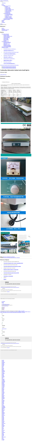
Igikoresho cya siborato (8, 17)
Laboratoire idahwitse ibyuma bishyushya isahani (12, 266)
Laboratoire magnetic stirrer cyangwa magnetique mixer (13, 263)
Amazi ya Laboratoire (8, 10)
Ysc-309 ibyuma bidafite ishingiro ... (10, 53)
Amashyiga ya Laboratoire (8, 276)
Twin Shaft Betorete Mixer (8, 14)
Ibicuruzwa (3, 5)
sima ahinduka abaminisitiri (7, 42)
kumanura (6, 6)
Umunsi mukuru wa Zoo (5, 312)
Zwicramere (23, 312)
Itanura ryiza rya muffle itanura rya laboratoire (9, 256)
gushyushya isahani (7, 8)
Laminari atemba (6, 38)
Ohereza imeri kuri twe (3, 74)
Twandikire (3, 22)
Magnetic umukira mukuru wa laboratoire (11, 269)
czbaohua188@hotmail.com (5, 304)
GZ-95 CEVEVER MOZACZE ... (9, 63)
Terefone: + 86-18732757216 (4, 0)
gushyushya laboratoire (8, 11)
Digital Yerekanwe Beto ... (8, 60)
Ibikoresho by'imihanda (7, 19)
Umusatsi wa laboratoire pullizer (9, 9)
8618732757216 (4, 328)
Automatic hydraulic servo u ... (9, 50)
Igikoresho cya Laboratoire (7, 45)
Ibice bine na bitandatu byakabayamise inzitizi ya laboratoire (12, 257)
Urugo (3, 4)
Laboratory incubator (6, 35)
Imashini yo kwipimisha (8, 16)
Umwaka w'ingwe (8, 311)
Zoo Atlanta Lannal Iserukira (13, 312)
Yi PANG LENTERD (24, 311)
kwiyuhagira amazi (7, 12)
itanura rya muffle (7, 7)
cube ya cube (7, 15)
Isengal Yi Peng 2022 (3, 311)
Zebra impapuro (19, 312)
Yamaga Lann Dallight (18, 311)
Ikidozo (5, 279)
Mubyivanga (13, 311)
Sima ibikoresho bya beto (7, 13)
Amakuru (3, 20)
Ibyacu (3, 21)
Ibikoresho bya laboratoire (5, 29)
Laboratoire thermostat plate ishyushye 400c (11, 272)
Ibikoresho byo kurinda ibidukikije (8, 18)
